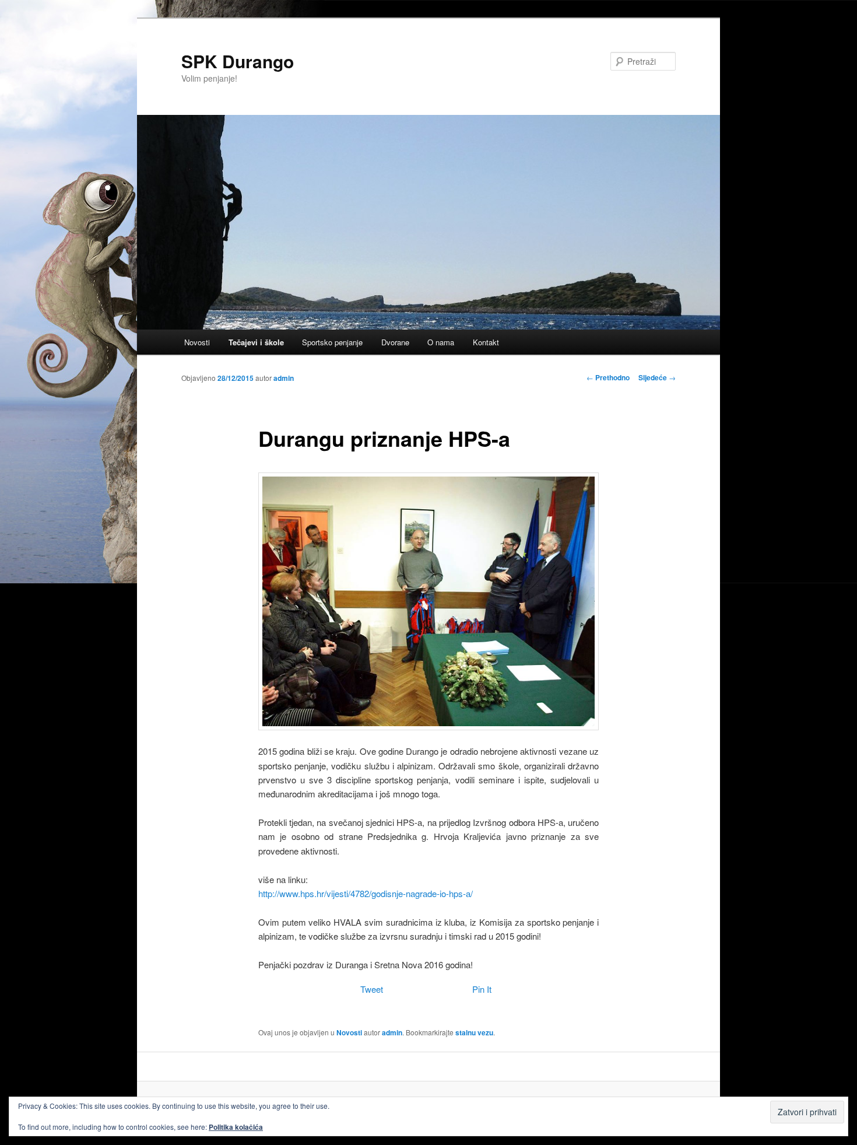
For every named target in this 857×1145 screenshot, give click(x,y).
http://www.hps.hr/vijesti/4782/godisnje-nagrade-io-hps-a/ (365, 893)
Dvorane (395, 342)
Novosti (197, 342)
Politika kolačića (236, 1127)
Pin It (481, 989)
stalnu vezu (474, 1032)
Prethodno (608, 377)
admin (283, 378)
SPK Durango (237, 60)
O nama (440, 342)
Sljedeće (657, 377)
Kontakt (486, 342)
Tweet (371, 989)
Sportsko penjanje (332, 342)
